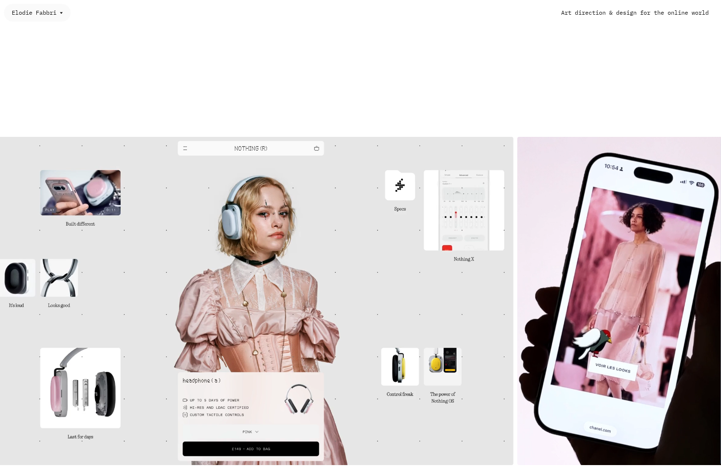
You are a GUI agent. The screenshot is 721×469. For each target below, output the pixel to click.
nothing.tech (473, 453)
